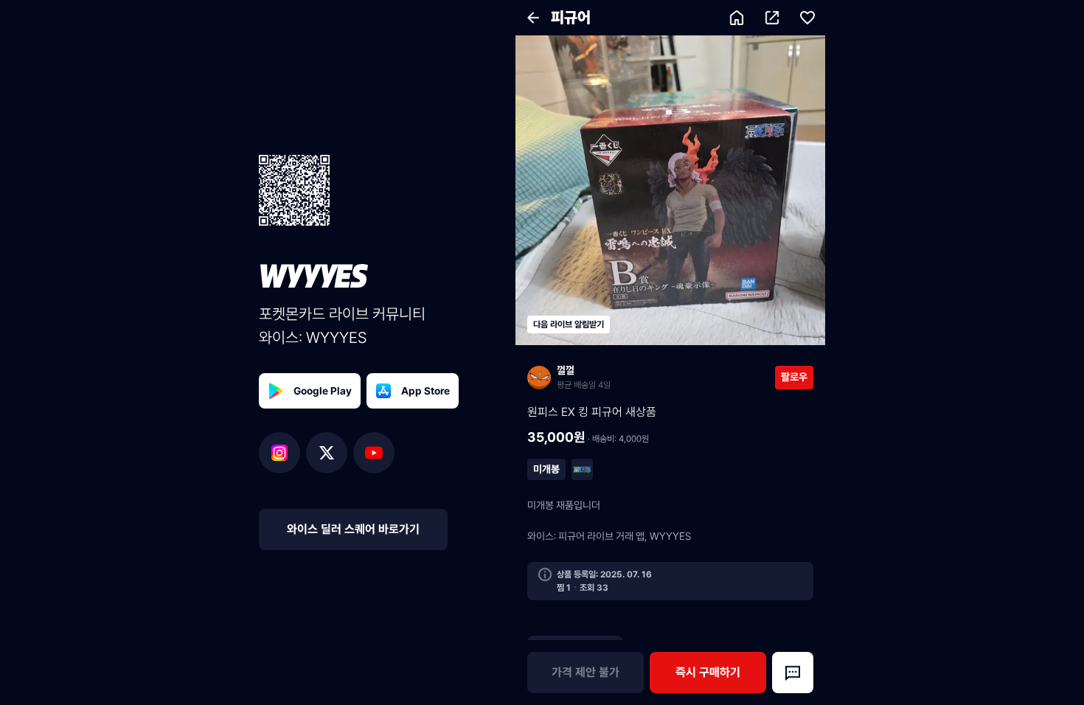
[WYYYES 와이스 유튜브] (374, 452)
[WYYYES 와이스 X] (329, 452)
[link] (651, 377)
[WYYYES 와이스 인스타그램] (282, 452)
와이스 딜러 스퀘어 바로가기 (353, 529)
